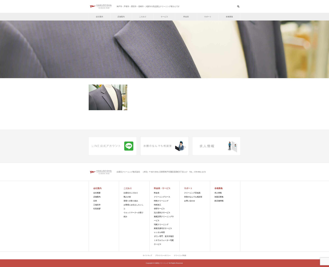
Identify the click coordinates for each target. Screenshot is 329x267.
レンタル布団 (159, 232)
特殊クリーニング (161, 201)
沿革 (95, 201)
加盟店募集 (218, 197)
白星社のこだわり (131, 193)
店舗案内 (121, 17)
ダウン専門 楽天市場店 (164, 236)
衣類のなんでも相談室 (193, 197)
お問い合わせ (189, 201)
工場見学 (96, 205)
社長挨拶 (96, 209)
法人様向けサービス (162, 213)
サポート (207, 17)
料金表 (186, 17)
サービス (164, 17)
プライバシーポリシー (163, 255)
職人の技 (127, 197)
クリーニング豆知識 (192, 193)
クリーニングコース (162, 197)
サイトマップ (147, 255)
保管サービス (159, 209)
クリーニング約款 (180, 255)
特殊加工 (157, 205)
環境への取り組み (131, 201)
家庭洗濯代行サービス (163, 228)
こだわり (142, 17)
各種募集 (229, 17)
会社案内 (99, 17)
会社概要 (96, 193)
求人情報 (218, 193)
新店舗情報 (218, 201)
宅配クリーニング (161, 224)
